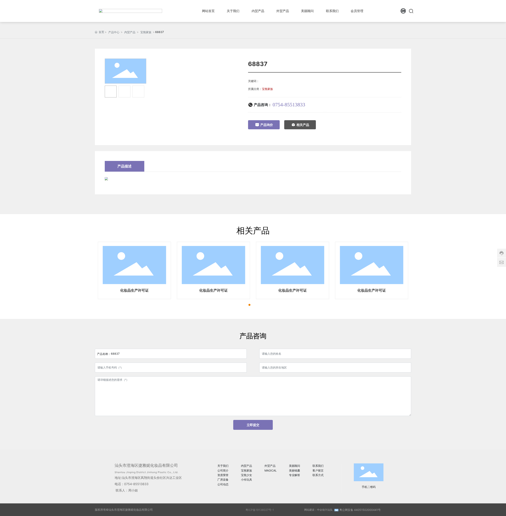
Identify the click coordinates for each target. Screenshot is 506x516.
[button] (249, 305)
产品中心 (113, 32)
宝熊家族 (145, 32)
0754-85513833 (289, 105)
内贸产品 (129, 32)
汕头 (329, 509)
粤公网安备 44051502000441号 (360, 509)
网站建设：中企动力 (315, 509)
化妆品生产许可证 (134, 290)
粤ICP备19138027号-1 (259, 509)
